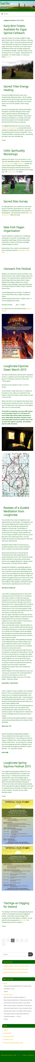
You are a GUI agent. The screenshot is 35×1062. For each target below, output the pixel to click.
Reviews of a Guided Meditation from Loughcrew (16, 511)
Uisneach (11, 163)
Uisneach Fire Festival (17, 269)
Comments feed (9, 1036)
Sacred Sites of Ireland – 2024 (8, 1055)
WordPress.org (8, 1039)
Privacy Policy (8, 994)
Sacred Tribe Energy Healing (16, 88)
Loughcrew (20, 163)
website (20, 250)
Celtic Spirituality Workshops (14, 152)
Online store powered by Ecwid (13, 1043)
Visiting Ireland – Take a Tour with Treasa (16, 966)
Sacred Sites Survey (16, 201)
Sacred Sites (9, 979)
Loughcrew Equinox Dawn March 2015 (16, 367)
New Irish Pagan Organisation (14, 229)
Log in (6, 1030)
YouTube (23, 920)
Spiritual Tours (12, 172)
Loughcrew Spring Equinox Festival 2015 (17, 764)
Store (5, 983)
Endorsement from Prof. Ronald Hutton (16, 972)
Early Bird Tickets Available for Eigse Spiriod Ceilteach (15, 29)
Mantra (25, 1055)
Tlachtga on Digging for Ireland (16, 904)
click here (8, 57)
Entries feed (7, 1033)
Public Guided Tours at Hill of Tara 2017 (16, 969)
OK (30, 954)
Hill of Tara (5, 163)
